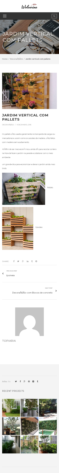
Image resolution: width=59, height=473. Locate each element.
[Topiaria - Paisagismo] (29, 6)
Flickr (33, 381)
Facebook (20, 381)
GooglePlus (24, 381)
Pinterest (29, 381)
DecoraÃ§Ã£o (16, 59)
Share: (5, 261)
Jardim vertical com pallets (25, 117)
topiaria (9, 340)
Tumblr (37, 381)
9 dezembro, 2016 (24, 125)
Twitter (16, 381)
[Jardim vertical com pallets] (29, 91)
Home (5, 59)
